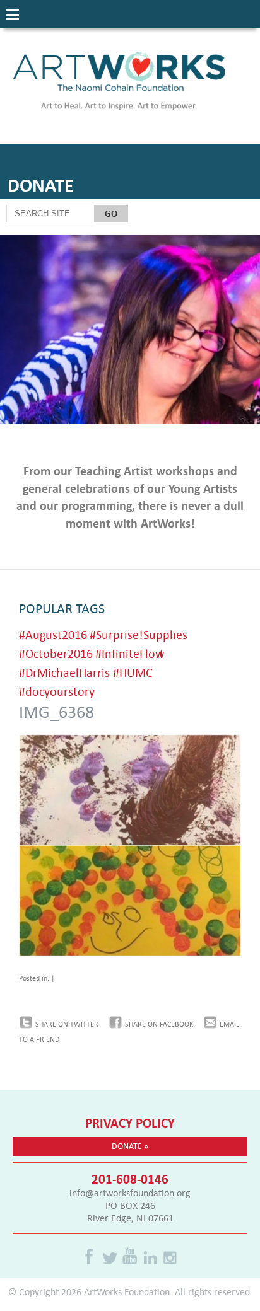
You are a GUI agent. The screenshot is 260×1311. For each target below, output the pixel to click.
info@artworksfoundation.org (130, 1192)
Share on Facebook (159, 1024)
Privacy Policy (130, 1122)
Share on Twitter (66, 1024)
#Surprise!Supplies (138, 634)
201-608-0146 (130, 1178)
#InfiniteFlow (129, 653)
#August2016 (53, 634)
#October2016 (56, 653)
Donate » (130, 1146)
